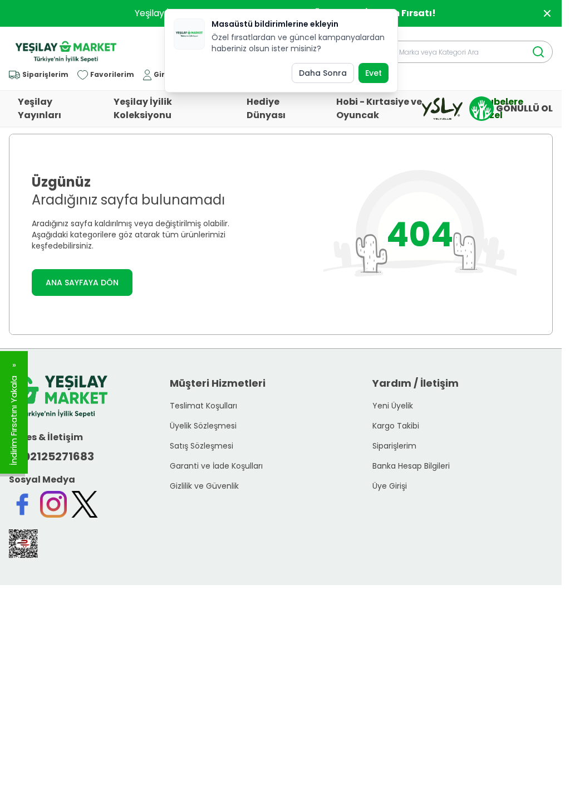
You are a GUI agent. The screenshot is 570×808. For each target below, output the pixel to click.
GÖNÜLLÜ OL (524, 108)
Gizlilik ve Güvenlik (204, 485)
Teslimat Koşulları (203, 405)
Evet (373, 73)
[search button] (538, 52)
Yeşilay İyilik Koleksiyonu (143, 108)
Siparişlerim (394, 445)
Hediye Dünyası (266, 108)
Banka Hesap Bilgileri (411, 465)
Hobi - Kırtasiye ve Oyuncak (379, 108)
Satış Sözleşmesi (201, 445)
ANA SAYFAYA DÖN (82, 282)
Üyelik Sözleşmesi (203, 425)
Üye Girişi (389, 485)
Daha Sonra (323, 73)
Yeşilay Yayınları (39, 108)
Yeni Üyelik (392, 405)
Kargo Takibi (395, 425)
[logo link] (66, 52)
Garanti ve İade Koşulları (216, 465)
